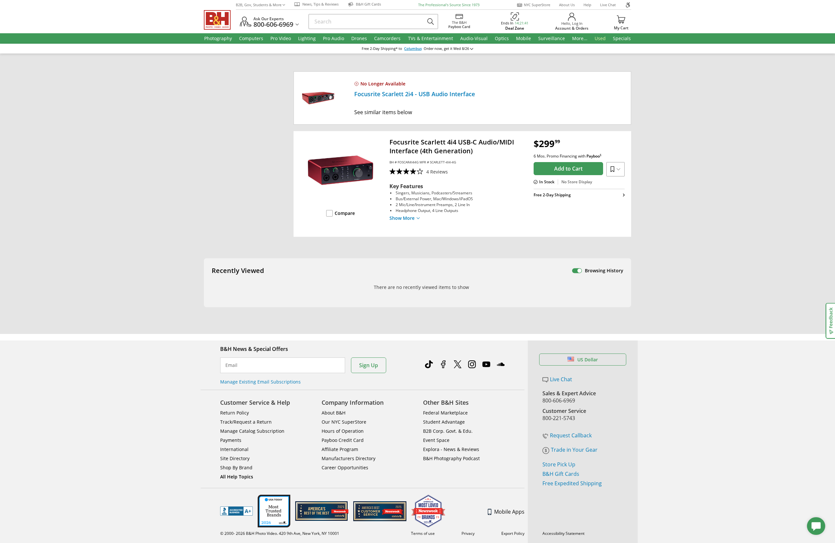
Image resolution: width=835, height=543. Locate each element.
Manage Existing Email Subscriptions (260, 382)
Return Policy (234, 413)
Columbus (413, 48)
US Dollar (587, 359)
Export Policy (512, 533)
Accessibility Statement (563, 533)
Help (587, 4)
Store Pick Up (558, 464)
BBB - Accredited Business (236, 511)
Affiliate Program (340, 449)
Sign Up (368, 365)
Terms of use (423, 533)
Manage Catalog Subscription (252, 431)
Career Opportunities (345, 467)
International (234, 449)
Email (231, 365)
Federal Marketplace (445, 413)
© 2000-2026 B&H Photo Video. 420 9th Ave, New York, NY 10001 (279, 533)
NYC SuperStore (537, 4)
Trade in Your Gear (574, 449)
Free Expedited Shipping (572, 483)
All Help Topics (236, 477)
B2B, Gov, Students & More (258, 4)
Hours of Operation (343, 431)
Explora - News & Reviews (451, 449)
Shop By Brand (236, 467)
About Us (567, 4)
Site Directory (235, 458)
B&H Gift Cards (560, 473)
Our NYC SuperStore (344, 422)
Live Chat (608, 4)
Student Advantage (444, 422)
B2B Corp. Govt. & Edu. (448, 431)
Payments (230, 440)
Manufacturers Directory (348, 458)
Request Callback (571, 435)
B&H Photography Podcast (451, 458)
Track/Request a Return (246, 422)
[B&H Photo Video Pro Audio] (220, 20)
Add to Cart (568, 168)
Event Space (436, 440)
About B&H (333, 413)
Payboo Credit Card (343, 440)
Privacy (468, 533)
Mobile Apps (509, 511)
